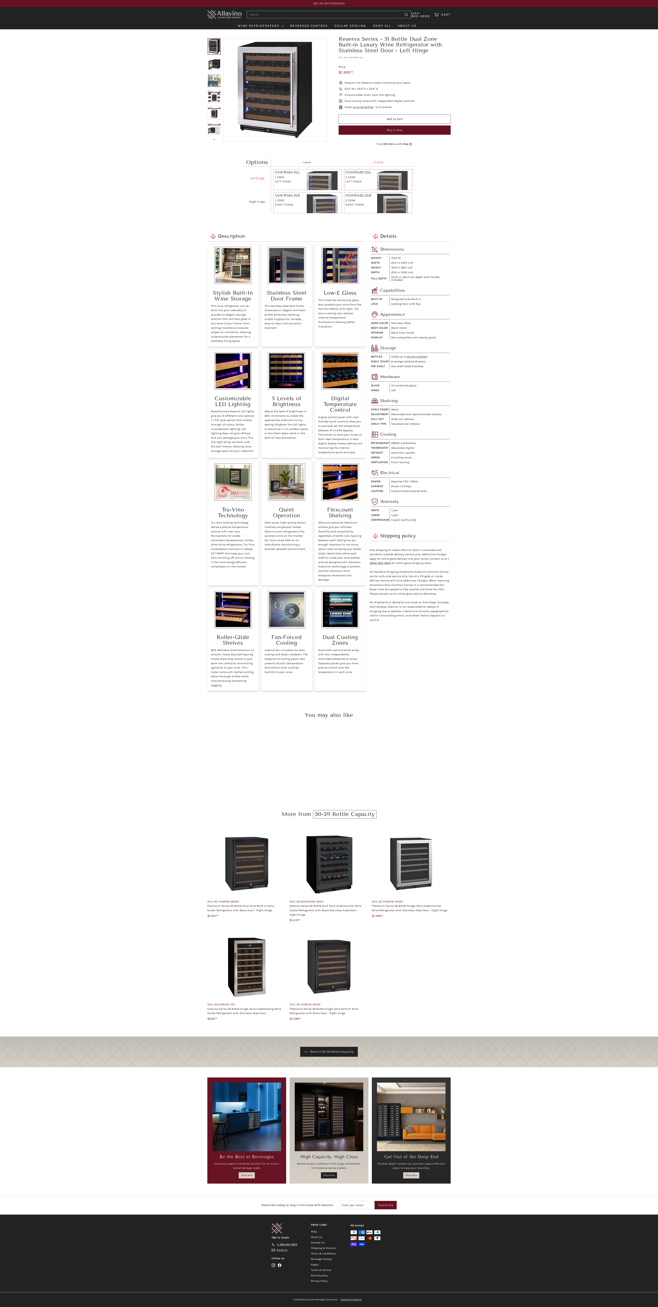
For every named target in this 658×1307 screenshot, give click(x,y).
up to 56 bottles (363, 107)
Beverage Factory (321, 1259)
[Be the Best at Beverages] (246, 1117)
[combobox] (329, 14)
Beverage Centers (309, 26)
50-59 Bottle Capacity (345, 814)
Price (342, 67)
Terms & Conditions (323, 1253)
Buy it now (394, 130)
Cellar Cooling (350, 26)
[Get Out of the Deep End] (411, 1117)
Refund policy (319, 1275)
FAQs (314, 1231)
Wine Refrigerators (259, 26)
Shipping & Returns (323, 1248)
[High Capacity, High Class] (329, 1117)
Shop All (382, 26)
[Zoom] (275, 89)
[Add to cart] (284, 837)
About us (407, 26)
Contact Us (318, 1242)
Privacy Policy (319, 1280)
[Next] (214, 138)
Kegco (314, 1264)
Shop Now (246, 1175)
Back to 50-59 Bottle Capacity (331, 1051)
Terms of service (321, 1270)
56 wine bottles (417, 356)
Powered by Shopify (350, 1299)
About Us (316, 1237)
